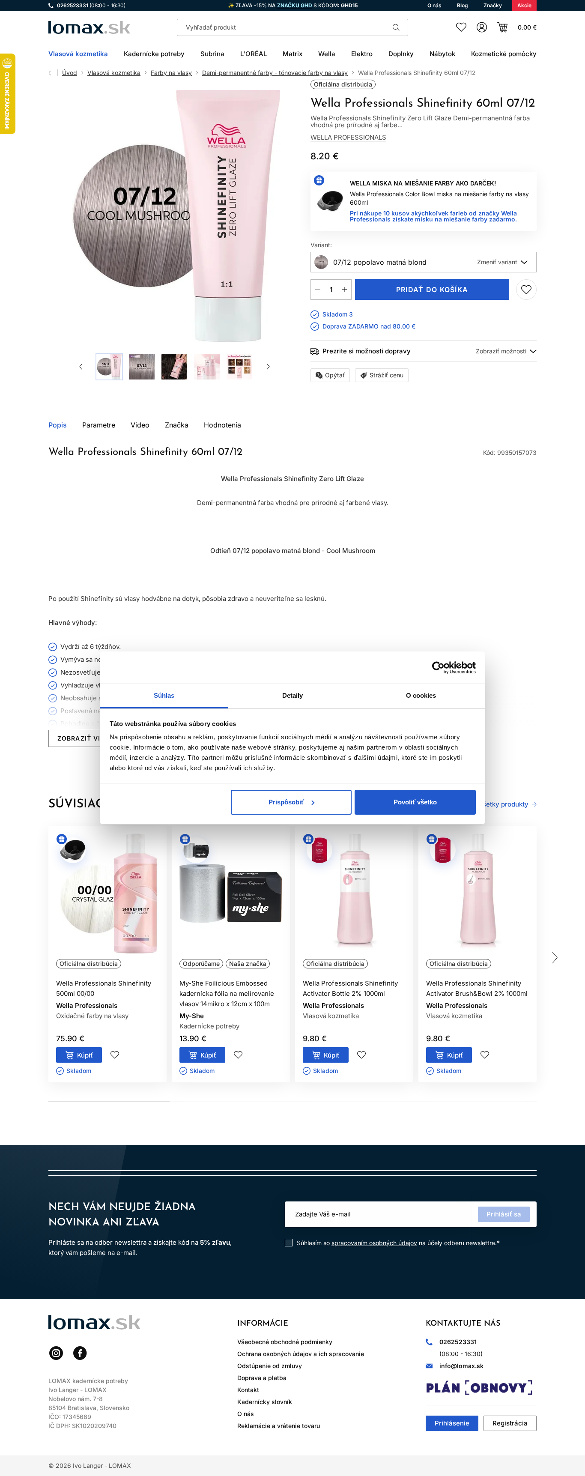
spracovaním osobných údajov (374, 1242)
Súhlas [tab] (164, 695)
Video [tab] (140, 425)
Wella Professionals (348, 137)
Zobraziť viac (83, 738)
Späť (53, 72)
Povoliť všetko (415, 802)
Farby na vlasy (171, 72)
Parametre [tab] (98, 425)
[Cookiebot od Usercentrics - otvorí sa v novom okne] (438, 667)
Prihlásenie (452, 1423)
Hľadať (396, 27)
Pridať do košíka (432, 289)
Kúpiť (85, 1055)
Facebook (80, 1353)
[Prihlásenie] (482, 27)
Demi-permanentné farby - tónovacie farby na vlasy (275, 72)
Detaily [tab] (292, 695)
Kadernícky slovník (264, 1401)
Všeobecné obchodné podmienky (284, 1341)
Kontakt (248, 1389)
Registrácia (510, 1423)
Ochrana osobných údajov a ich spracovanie (300, 1353)
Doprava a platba (262, 1377)
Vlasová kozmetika (113, 72)
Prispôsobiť (286, 802)
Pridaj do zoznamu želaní (526, 289)
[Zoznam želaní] (461, 27)
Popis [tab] (57, 425)
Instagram (56, 1353)
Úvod (69, 72)
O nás (245, 1413)
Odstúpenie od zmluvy (269, 1365)
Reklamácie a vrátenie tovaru (278, 1425)
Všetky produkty (503, 804)
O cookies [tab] (421, 695)
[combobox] (423, 262)
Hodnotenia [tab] (222, 425)
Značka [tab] (176, 425)
